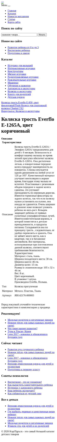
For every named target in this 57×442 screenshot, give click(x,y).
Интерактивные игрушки (21, 68)
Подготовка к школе (19, 53)
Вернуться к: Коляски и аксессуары (20, 111)
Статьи (11, 19)
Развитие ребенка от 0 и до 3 (23, 47)
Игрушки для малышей (20, 65)
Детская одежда (16, 97)
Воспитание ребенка (19, 50)
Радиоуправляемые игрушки (23, 77)
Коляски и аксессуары (20, 91)
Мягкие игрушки (17, 74)
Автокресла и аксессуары (21, 88)
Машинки (13, 82)
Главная (12, 10)
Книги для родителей (19, 94)
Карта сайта (14, 22)
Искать (42, 35)
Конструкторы (15, 71)
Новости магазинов (18, 16)
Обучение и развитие (19, 85)
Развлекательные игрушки (22, 79)
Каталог (12, 13)
